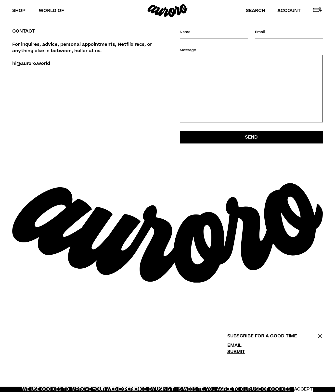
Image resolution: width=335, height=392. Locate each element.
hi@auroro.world (31, 63)
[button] (255, 10)
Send (251, 137)
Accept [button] (303, 389)
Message (188, 50)
